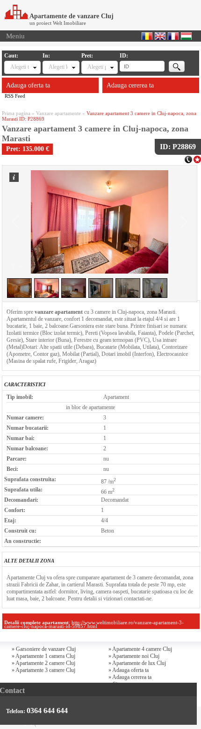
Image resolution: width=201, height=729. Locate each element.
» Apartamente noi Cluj (133, 656)
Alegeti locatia (58, 67)
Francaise (173, 36)
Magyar (186, 36)
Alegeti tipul (19, 67)
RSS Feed (15, 96)
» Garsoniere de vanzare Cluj (44, 649)
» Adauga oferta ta (128, 670)
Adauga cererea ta (130, 85)
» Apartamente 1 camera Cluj (43, 656)
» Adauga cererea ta (129, 677)
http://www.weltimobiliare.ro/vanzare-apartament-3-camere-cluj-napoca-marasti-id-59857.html (94, 624)
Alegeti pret (96, 67)
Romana (147, 36)
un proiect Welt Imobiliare (57, 23)
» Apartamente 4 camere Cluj (140, 649)
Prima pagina (16, 113)
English (160, 36)
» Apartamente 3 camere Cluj (43, 670)
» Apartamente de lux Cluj (137, 663)
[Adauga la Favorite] (197, 158)
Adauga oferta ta (28, 85)
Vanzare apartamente (58, 113)
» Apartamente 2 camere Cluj (43, 663)
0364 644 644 (47, 711)
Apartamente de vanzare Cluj (71, 16)
